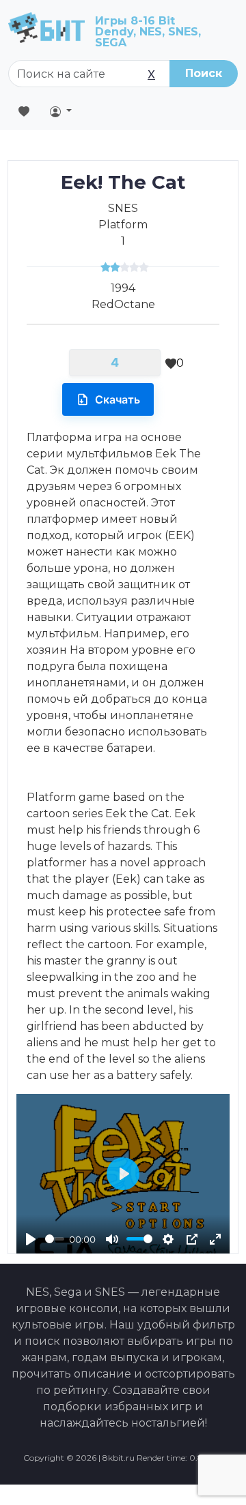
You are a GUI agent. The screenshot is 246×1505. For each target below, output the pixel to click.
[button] (61, 111)
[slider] (54, 1238)
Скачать (117, 399)
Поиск (203, 73)
